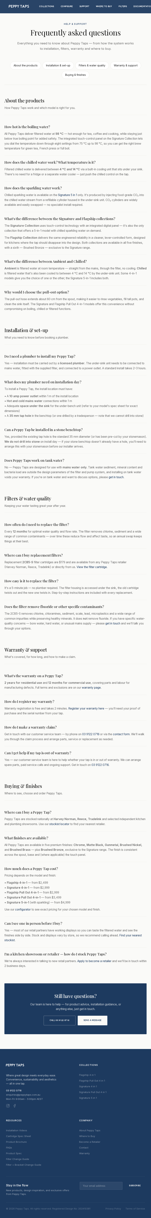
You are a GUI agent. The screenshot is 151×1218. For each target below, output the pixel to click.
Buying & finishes (75, 74)
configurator (23, 909)
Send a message (93, 1020)
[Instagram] (8, 1106)
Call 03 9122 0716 (59, 1020)
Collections (46, 6)
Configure (67, 6)
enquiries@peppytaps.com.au (23, 1094)
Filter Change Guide (17, 1159)
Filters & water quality (92, 65)
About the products (26, 65)
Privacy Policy (113, 1208)
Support (84, 6)
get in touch (116, 477)
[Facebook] (14, 1106)
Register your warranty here (86, 708)
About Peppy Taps (89, 1130)
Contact (83, 1147)
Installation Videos (16, 1130)
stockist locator (59, 824)
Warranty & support (126, 65)
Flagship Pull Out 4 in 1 (92, 1080)
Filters (123, 6)
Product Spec (14, 1153)
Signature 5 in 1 (67, 195)
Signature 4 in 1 (88, 1086)
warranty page (91, 687)
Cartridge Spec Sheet (18, 1136)
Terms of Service (135, 1208)
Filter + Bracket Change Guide (23, 1164)
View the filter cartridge (92, 567)
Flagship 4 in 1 (87, 1074)
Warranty (84, 1153)
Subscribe (135, 1185)
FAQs (9, 1147)
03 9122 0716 (90, 734)
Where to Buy (104, 6)
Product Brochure (16, 1141)
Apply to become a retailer (94, 961)
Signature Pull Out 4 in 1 (92, 1092)
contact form (121, 734)
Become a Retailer (89, 1141)
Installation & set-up (58, 65)
